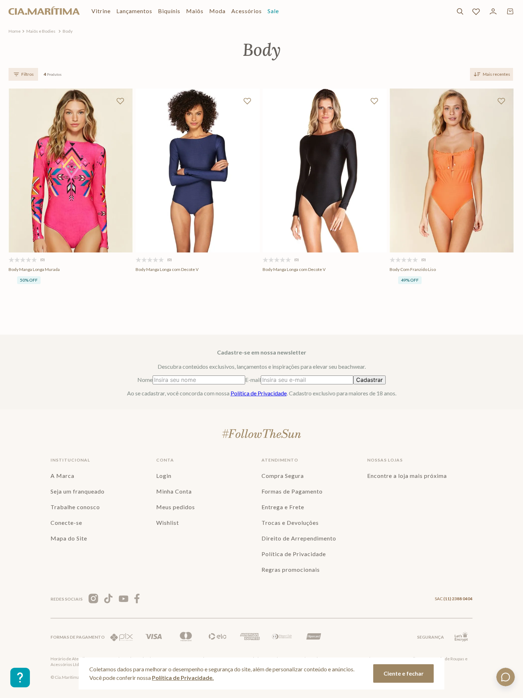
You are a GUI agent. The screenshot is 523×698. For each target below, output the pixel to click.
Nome (145, 379)
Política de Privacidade (259, 393)
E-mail (253, 379)
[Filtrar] (23, 74)
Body (68, 31)
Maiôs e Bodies (41, 31)
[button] (49, 223)
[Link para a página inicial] (15, 31)
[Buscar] (460, 11)
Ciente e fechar (404, 673)
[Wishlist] (476, 11)
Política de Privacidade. (183, 677)
